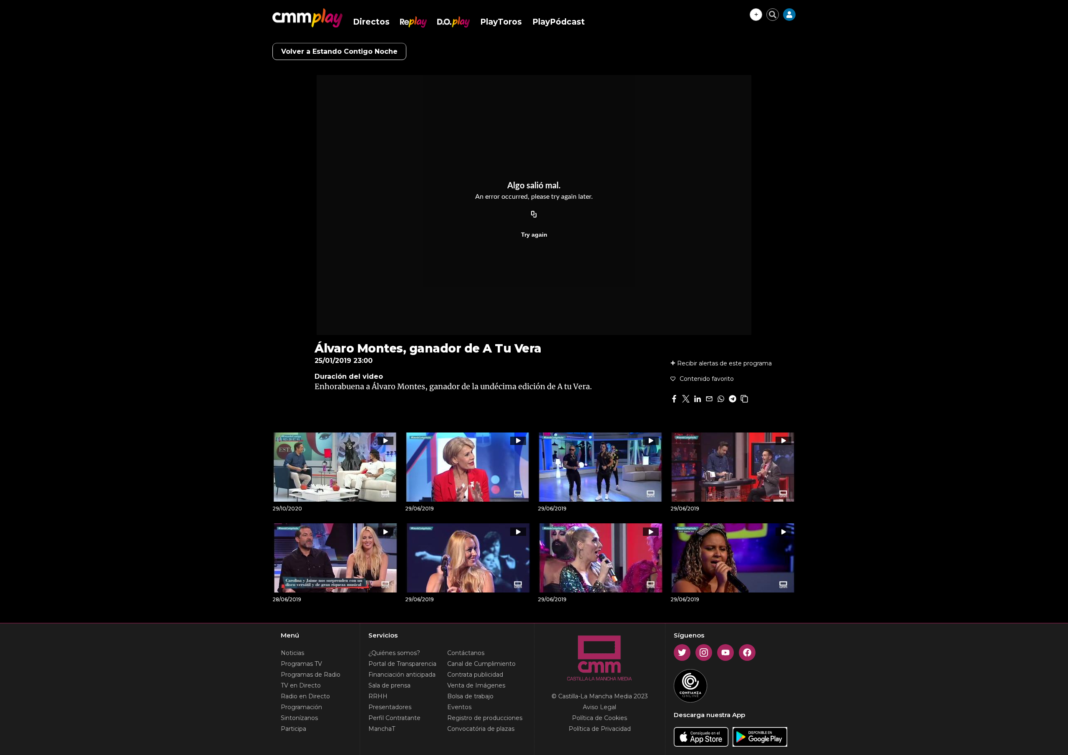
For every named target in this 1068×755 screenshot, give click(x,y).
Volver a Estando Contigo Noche (339, 51)
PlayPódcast (558, 22)
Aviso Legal (599, 707)
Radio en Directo (305, 696)
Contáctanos (465, 653)
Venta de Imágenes (476, 685)
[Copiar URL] (534, 214)
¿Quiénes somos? (394, 653)
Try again (534, 234)
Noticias (292, 653)
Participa (293, 728)
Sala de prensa (389, 685)
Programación (301, 707)
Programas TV (301, 664)
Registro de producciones (484, 718)
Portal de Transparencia (402, 664)
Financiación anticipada (402, 674)
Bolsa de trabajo (470, 696)
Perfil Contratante (394, 718)
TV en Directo (301, 685)
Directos (371, 22)
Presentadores (389, 707)
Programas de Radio (310, 674)
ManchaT (381, 728)
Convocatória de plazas (480, 728)
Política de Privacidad (600, 728)
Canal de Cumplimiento (481, 664)
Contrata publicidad (475, 674)
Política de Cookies (599, 718)
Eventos (459, 707)
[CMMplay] (307, 18)
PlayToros (501, 22)
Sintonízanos (299, 718)
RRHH (378, 696)
